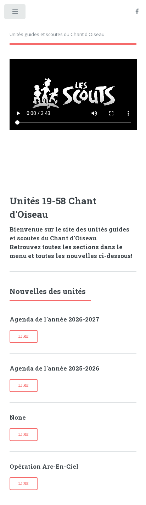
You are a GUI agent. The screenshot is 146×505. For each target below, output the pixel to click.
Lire (23, 336)
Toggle (15, 13)
